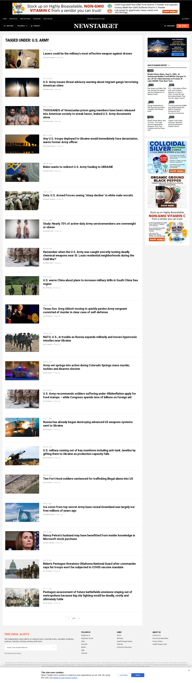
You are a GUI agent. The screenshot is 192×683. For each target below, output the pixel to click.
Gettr (83, 641)
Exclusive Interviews (124, 647)
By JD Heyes (47, 288)
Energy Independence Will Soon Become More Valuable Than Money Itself (156, 108)
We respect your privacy (13, 653)
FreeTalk (84, 644)
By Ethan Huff (48, 89)
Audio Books (47, 19)
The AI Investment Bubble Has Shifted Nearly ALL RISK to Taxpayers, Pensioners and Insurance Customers (177, 109)
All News (120, 638)
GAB (82, 650)
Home (5, 19)
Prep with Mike (25, 19)
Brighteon (13, 19)
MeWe (83, 647)
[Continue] (54, 647)
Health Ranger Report (157, 65)
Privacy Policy (157, 641)
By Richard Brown (49, 146)
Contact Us (157, 635)
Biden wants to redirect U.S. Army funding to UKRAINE (78, 167)
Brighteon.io (85, 635)
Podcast (120, 644)
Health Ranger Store (160, 644)
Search (186, 19)
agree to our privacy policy (65, 677)
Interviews (36, 19)
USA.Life (84, 653)
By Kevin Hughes (49, 57)
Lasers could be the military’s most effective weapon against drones (87, 53)
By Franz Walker (48, 543)
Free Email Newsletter (160, 638)
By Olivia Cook (48, 231)
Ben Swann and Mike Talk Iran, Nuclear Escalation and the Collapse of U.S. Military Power (157, 91)
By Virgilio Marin (48, 514)
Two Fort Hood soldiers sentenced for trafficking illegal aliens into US (88, 478)
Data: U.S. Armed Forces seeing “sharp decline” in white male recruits (88, 195)
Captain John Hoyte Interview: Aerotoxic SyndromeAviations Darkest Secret (175, 123)
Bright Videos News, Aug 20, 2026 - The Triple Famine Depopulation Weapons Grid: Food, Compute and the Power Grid (156, 125)
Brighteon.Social (87, 638)
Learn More (124, 675)
